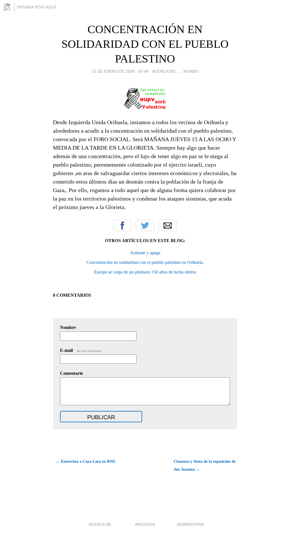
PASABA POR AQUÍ (36, 7)
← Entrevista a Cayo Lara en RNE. (86, 461)
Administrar (190, 524)
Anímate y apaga (145, 252)
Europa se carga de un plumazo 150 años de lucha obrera (145, 272)
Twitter (145, 225)
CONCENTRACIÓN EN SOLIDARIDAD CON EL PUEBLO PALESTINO (145, 44)
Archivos (145, 524)
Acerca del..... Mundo (175, 71)
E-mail (81, 350)
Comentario (71, 373)
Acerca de (100, 524)
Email (168, 225)
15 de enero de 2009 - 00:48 (120, 71)
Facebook (122, 225)
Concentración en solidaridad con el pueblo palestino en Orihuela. (145, 262)
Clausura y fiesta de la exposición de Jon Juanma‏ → (205, 465)
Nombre (68, 327)
